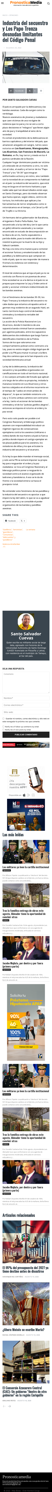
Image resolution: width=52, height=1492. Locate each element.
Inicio (5, 15)
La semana (30, 529)
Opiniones (13, 15)
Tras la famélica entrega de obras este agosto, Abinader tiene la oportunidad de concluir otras (24, 914)
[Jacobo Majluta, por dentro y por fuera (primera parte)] (26, 948)
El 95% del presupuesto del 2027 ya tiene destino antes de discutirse (25, 1269)
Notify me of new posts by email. (18, 730)
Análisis (5, 920)
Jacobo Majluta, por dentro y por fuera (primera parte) (23, 964)
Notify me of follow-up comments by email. (22, 727)
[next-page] (9, 1406)
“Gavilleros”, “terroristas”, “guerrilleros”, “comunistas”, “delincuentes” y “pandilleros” (13, 534)
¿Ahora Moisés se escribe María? (23, 1329)
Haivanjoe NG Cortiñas (13, 1277)
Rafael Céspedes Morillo (13, 1335)
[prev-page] (4, 1406)
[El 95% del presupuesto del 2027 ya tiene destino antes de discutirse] (26, 1241)
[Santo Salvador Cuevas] (26, 621)
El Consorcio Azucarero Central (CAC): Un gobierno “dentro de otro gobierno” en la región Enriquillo (25, 1391)
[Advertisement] (26, 580)
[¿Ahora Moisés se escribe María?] (26, 1303)
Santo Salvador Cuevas (26, 636)
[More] (41, 90)
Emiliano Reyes (9, 1400)
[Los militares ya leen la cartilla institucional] (26, 852)
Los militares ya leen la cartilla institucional (26, 867)
